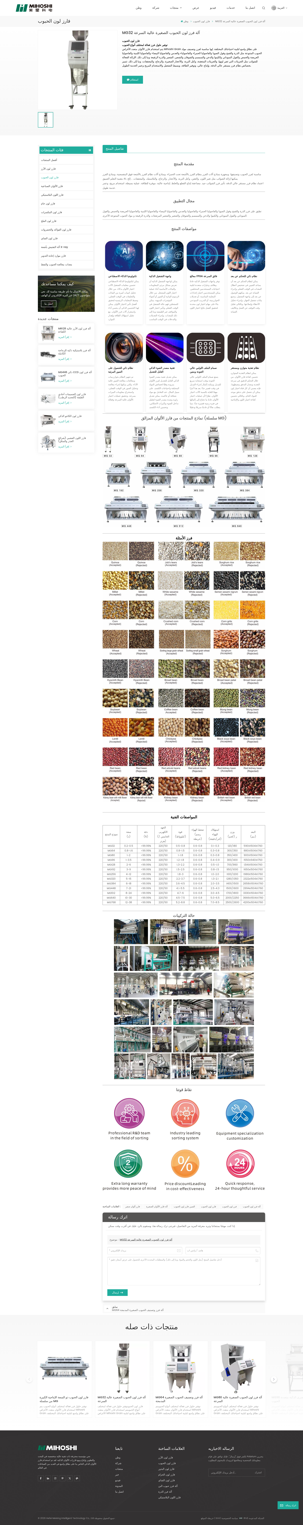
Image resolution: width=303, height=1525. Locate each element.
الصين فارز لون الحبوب (184, 1206)
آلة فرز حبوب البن (168, 1486)
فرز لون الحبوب (229, 1206)
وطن (139, 8)
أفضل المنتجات (49, 160)
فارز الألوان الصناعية (52, 186)
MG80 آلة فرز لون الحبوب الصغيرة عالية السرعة (238, 1399)
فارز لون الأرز (48, 169)
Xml (218, 1518)
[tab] (115, 149)
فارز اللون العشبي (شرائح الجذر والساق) (72, 440)
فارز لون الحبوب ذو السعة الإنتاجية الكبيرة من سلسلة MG (64, 1399)
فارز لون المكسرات (51, 212)
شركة (155, 8)
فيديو (213, 8)
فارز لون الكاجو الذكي (70, 416)
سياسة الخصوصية (230, 1518)
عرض (196, 8)
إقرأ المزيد (64, 337)
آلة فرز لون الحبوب (252, 1206)
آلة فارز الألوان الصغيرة (157, 1206)
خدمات (231, 8)
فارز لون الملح (48, 221)
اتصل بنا (250, 8)
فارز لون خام (48, 204)
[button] (274, 1379)
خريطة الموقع (207, 1518)
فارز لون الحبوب (201, 21)
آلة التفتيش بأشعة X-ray (54, 247)
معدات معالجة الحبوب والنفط (56, 264)
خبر (117, 1475)
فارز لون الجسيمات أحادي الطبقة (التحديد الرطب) (72, 396)
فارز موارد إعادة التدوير (53, 256)
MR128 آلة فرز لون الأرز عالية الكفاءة (74, 330)
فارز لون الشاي (49, 238)
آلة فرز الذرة (165, 1492)
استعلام (134, 80)
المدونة (119, 1486)
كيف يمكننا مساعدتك (57, 284)
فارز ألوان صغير (132, 1206)
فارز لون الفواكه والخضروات (56, 230)
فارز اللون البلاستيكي (52, 195)
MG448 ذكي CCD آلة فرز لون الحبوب (75, 374)
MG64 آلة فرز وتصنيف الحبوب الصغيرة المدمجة (179, 1399)
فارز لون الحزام (166, 1475)
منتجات (174, 8)
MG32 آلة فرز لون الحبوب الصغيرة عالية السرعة (146, 1240)
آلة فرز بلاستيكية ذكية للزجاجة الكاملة (74, 352)
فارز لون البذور (166, 1469)
